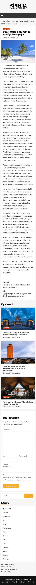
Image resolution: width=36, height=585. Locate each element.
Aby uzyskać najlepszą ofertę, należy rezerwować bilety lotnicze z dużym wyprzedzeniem (14, 368)
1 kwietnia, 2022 (15, 37)
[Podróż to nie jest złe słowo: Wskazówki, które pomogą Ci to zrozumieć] (18, 388)
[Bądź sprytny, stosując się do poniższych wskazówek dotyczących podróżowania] (18, 319)
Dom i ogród (7, 509)
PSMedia (18, 5)
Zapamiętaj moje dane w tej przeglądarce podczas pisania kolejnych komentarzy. (17, 478)
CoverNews (15, 582)
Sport (4, 543)
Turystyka (6, 29)
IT (3, 520)
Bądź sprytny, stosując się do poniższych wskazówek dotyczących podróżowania (16, 333)
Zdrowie (5, 555)
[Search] (33, 15)
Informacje (6, 516)
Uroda (5, 551)
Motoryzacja (7, 528)
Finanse (5, 512)
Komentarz (7, 429)
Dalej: (17, 293)
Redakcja (6, 37)
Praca (4, 532)
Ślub (4, 539)
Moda (5, 524)
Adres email (23, 456)
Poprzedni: (16, 284)
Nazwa (5, 456)
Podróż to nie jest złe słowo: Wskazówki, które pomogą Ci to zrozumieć (18, 403)
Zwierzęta (6, 559)
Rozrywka (6, 536)
